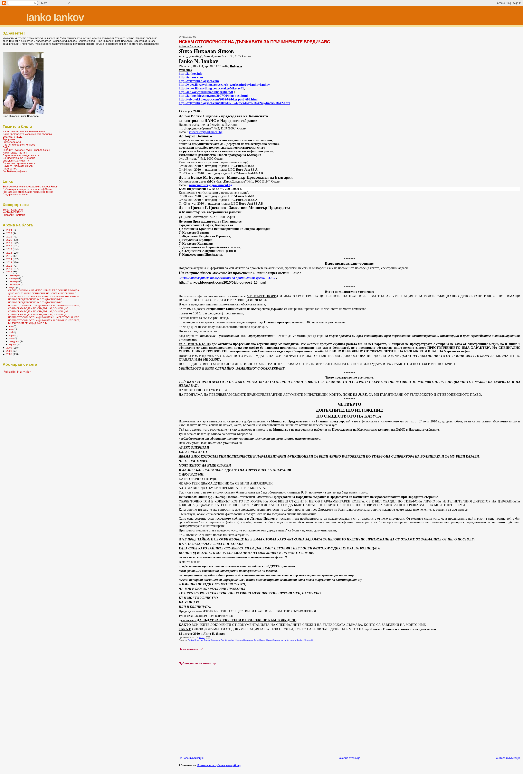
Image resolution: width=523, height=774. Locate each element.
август (12, 287)
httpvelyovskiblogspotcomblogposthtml (218, 99)
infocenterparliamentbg (205, 132)
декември (14, 275)
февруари (14, 341)
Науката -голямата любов (17, 166)
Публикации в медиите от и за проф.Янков (27, 189)
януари (13, 344)
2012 (9, 265)
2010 (9, 272)
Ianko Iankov (55, 17)
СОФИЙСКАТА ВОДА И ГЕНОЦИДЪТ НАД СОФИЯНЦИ (37, 314)
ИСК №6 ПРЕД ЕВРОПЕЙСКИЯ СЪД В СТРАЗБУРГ (35, 299)
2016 (9, 252)
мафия (231, 640)
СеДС (6, 147)
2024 (9, 230)
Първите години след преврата (21, 155)
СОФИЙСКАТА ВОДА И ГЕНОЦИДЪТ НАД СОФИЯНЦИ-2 (38, 311)
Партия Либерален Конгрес (19, 144)
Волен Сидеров (212, 640)
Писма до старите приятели (19, 163)
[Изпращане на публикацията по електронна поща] (207, 637)
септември (15, 284)
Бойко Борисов (195, 640)
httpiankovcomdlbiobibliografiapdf (206, 92)
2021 (9, 236)
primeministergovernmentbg (210, 185)
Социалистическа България (19, 158)
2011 (9, 269)
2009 (9, 347)
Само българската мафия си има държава (27, 134)
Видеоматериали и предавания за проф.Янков (30, 186)
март (12, 338)
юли (11, 326)
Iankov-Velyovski (305, 640)
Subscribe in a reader (16, 371)
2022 (9, 233)
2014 (9, 259)
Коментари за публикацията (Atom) (218, 765)
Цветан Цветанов (244, 640)
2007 (9, 354)
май (11, 332)
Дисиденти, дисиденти (16, 160)
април (12, 335)
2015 (9, 256)
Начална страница (348, 758)
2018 (9, 246)
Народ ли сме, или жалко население (24, 131)
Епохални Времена (14, 215)
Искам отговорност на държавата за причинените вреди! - (227, 278)
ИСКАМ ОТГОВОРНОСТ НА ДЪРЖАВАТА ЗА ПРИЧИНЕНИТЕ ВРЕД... (44, 305)
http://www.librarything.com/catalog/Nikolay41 (211, 88)
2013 (9, 262)
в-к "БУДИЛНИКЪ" (13, 212)
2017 (9, 249)
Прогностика (10, 168)
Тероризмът (10, 139)
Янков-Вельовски (274, 640)
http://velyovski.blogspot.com (199, 81)
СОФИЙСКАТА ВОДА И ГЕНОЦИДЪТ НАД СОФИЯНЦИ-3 (38, 308)
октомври (14, 281)
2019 (9, 243)
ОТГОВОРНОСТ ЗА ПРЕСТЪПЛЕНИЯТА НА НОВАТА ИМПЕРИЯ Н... (44, 296)
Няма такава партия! (15, 152)
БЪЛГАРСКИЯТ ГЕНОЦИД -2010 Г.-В (27, 323)
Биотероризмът (12, 142)
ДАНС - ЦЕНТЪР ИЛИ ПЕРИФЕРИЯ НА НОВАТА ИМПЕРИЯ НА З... (43, 293)
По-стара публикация (507, 758)
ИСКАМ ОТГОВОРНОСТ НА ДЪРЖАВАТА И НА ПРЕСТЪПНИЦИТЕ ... (44, 317)
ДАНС (224, 640)
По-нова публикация (191, 758)
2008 (9, 351)
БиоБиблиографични (15, 171)
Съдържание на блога (15, 194)
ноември (13, 278)
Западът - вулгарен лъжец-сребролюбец (26, 150)
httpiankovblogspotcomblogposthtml (213, 95)
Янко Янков (259, 640)
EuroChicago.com (13, 209)
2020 (9, 239)
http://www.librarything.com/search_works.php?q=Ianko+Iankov (224, 84)
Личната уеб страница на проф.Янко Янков (28, 191)
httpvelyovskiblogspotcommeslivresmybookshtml (234, 103)
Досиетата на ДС (13, 136)
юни (11, 329)
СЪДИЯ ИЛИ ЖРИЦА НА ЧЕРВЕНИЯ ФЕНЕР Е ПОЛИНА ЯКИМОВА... (44, 290)
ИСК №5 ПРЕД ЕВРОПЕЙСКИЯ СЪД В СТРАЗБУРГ (35, 302)
